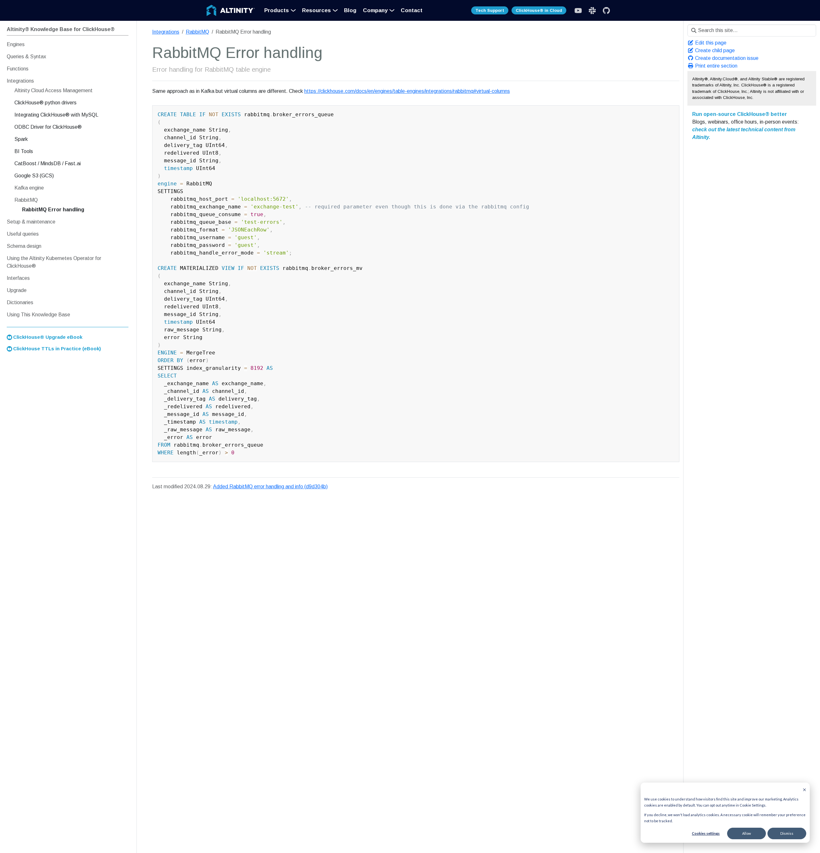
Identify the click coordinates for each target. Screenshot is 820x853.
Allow (746, 833)
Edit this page (710, 42)
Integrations (165, 32)
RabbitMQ (197, 32)
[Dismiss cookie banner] (804, 789)
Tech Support (489, 10)
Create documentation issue (726, 58)
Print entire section (715, 66)
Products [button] (276, 10)
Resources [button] (316, 10)
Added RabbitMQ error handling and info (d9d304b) (270, 486)
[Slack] (578, 11)
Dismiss (786, 833)
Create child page (714, 50)
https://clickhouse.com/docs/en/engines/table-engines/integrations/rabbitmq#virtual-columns (407, 91)
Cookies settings (706, 833)
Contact (411, 10)
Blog (350, 10)
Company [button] (375, 10)
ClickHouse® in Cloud (539, 10)
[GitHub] (606, 11)
